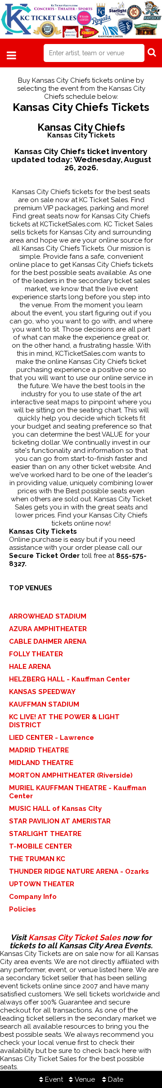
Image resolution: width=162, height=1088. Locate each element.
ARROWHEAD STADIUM (47, 616)
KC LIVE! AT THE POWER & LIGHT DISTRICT (64, 721)
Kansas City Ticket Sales (74, 937)
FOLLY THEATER (36, 654)
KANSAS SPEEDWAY (42, 692)
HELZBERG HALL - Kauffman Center (69, 679)
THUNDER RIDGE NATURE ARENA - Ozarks (79, 871)
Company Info (33, 897)
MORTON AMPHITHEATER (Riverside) (71, 775)
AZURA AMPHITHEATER (48, 629)
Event (53, 1079)
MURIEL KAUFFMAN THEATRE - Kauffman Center (77, 792)
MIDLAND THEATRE (41, 763)
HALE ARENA (30, 667)
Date (114, 1079)
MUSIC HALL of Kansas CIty (55, 809)
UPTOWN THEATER (41, 884)
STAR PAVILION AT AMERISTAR (60, 821)
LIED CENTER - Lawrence (51, 738)
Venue (84, 1079)
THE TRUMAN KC (37, 859)
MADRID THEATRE (39, 750)
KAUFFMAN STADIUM (44, 704)
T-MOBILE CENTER (40, 846)
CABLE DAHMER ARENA (47, 641)
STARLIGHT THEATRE (45, 834)
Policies (22, 909)
